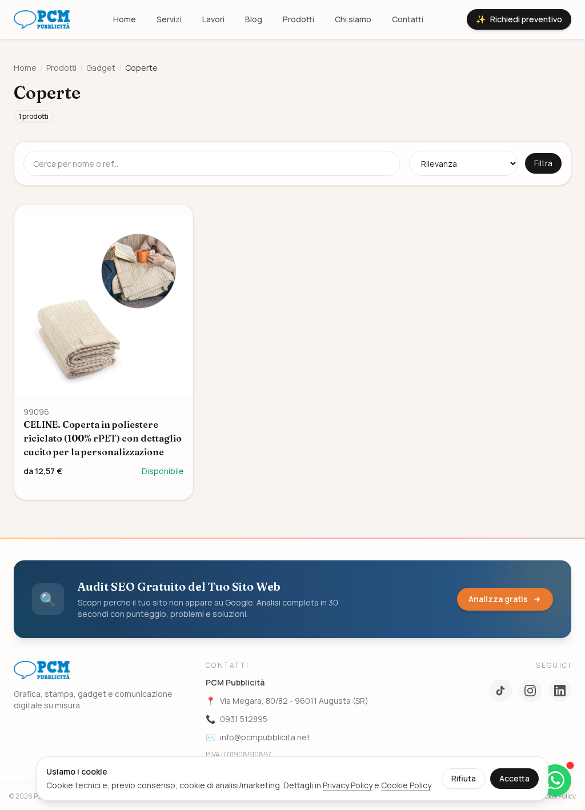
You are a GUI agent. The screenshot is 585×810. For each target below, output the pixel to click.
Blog (253, 19)
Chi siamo (353, 19)
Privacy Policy (347, 785)
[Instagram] (530, 690)
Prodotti (298, 19)
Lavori (213, 19)
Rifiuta (463, 778)
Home (124, 19)
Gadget (100, 67)
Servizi (169, 19)
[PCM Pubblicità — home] (42, 19)
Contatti (407, 19)
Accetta (514, 778)
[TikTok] (500, 690)
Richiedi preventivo (519, 19)
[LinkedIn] (559, 690)
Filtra (543, 163)
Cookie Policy (406, 785)
